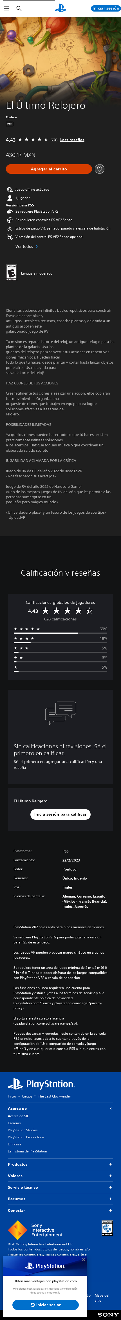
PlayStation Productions (26, 1137)
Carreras (14, 1123)
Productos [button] (18, 1164)
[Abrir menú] (6, 8)
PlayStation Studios (23, 1130)
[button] (60, 814)
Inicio (12, 1096)
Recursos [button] (16, 1198)
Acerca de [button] (17, 1108)
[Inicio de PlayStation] (60, 8)
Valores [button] (15, 1175)
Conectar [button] (16, 1210)
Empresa (14, 1144)
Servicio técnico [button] (23, 1187)
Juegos (27, 1096)
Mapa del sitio (102, 1298)
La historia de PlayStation (27, 1151)
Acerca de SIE (18, 1116)
